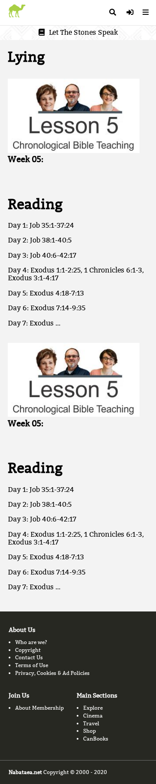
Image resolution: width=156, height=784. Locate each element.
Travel (91, 723)
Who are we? (31, 642)
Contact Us (29, 657)
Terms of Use (31, 665)
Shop (89, 731)
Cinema (93, 715)
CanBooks (95, 738)
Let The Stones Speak (83, 32)
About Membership (39, 707)
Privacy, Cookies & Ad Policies (52, 673)
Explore (93, 707)
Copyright (28, 650)
